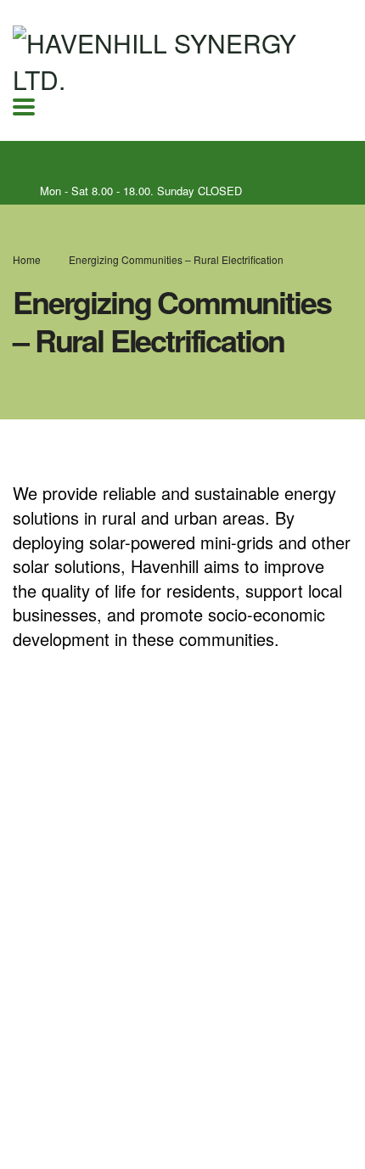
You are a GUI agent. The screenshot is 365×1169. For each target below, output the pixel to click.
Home (27, 259)
